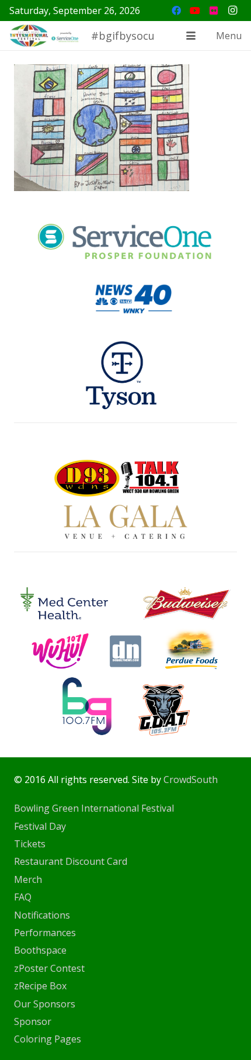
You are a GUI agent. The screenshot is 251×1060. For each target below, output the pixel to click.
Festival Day (40, 826)
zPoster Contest (49, 968)
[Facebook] (176, 10)
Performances (45, 932)
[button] (191, 35)
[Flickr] (213, 10)
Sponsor (32, 1021)
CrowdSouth (190, 779)
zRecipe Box (40, 985)
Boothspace (40, 950)
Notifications (42, 915)
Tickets (30, 843)
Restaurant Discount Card (70, 861)
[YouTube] (195, 10)
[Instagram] (232, 10)
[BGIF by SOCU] (45, 35)
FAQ (23, 897)
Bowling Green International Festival (94, 808)
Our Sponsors (44, 1003)
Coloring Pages (47, 1039)
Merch (28, 879)
